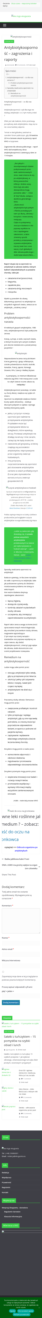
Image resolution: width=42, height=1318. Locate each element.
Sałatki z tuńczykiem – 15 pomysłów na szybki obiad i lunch (20, 1041)
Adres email (8, 949)
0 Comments (21, 65)
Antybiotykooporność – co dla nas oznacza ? (20, 78)
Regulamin (6, 1187)
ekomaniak (10, 65)
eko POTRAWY (9, 1031)
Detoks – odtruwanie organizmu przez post (27, 1109)
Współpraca (6, 1177)
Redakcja (5, 1172)
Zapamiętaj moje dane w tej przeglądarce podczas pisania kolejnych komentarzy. (20, 978)
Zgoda (12, 1311)
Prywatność (6, 1182)
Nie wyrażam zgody (25, 1311)
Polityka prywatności (21, 1314)
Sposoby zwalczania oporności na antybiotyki (20, 89)
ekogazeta (11, 1050)
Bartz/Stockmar (15, 508)
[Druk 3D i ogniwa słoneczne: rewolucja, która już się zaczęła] (9, 1076)
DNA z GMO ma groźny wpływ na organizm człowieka (19, 867)
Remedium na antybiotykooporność (18, 94)
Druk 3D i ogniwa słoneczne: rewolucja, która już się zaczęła (27, 1072)
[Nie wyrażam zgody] (39, 1307)
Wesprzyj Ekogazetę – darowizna (15, 1208)
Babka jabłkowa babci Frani (17, 859)
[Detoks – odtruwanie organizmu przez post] (9, 1112)
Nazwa (5, 938)
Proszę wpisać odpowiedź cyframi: (17, 987)
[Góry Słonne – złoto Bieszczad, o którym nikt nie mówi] (9, 1095)
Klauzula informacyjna (13, 1216)
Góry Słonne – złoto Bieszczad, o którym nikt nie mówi (28, 1091)
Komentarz (7, 905)
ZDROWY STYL (9, 41)
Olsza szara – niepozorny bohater (24, 3)
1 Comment (27, 1079)
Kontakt (5, 1192)
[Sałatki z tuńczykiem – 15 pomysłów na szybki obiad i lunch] (21, 1025)
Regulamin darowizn (12, 1212)
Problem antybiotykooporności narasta (22, 84)
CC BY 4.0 (29, 508)
